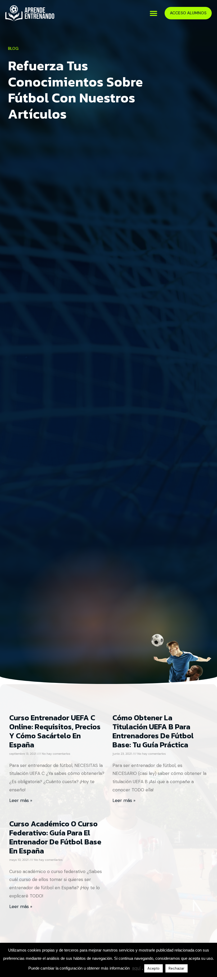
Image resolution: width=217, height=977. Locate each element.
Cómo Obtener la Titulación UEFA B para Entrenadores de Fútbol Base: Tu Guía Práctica (153, 731)
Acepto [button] (153, 968)
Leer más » (20, 800)
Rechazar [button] (176, 968)
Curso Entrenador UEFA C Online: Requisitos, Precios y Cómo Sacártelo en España (55, 731)
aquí (136, 968)
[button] (153, 13)
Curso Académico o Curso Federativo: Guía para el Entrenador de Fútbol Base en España (55, 837)
